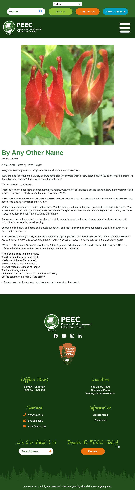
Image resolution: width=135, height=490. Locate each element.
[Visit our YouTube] (64, 336)
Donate (60, 11)
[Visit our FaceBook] (56, 336)
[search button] (40, 11)
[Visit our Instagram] (72, 336)
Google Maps (100, 415)
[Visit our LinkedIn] (80, 336)
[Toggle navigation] (125, 28)
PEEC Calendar (115, 11)
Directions (100, 420)
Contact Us (87, 11)
